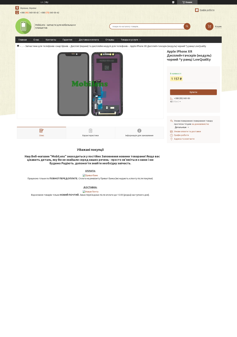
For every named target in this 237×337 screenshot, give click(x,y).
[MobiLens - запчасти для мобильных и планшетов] (23, 26)
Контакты (51, 40)
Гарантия (67, 40)
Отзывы (109, 40)
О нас (36, 40)
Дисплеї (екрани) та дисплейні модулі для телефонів (99, 46)
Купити (193, 92)
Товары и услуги (129, 40)
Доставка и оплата (89, 40)
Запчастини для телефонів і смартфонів (46, 46)
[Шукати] (187, 26)
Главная (23, 40)
